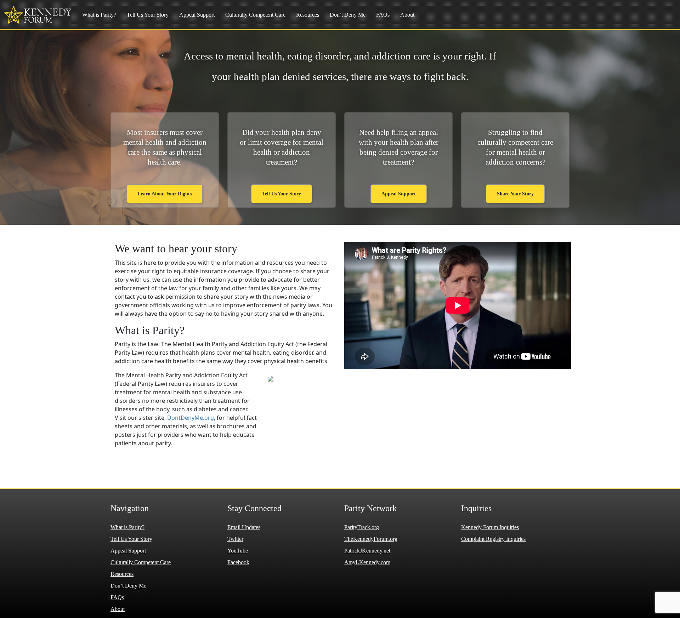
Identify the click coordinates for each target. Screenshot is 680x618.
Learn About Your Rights (165, 193)
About (407, 15)
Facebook (238, 562)
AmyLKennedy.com (367, 562)
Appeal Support (197, 15)
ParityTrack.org (361, 527)
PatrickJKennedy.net (367, 551)
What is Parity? (99, 15)
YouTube (237, 551)
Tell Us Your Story (148, 15)
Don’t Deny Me (348, 15)
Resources (307, 15)
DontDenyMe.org (190, 418)
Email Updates (243, 527)
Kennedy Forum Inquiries (490, 527)
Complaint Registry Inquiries (493, 539)
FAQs (383, 15)
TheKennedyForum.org (370, 539)
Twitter (235, 539)
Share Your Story (515, 193)
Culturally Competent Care (255, 15)
